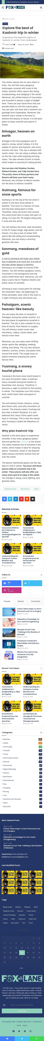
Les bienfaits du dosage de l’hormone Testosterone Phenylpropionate (32, 717)
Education (7, 806)
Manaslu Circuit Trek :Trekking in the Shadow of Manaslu (28, 632)
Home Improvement (10, 758)
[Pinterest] (21, 499)
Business (6, 739)
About (25, 1025)
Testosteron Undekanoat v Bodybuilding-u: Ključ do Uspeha (32, 531)
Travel (12, 19)
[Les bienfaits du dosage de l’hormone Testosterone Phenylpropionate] (32, 706)
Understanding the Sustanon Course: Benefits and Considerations (10, 559)
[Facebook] (4, 499)
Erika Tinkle (9, 44)
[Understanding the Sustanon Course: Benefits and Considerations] (11, 548)
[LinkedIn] (15, 499)
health (13, 919)
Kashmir (26, 489)
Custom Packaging (9, 915)
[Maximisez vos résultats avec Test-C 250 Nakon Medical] (8, 890)
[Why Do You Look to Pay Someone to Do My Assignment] (8, 655)
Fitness (31, 915)
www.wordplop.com (20, 854)
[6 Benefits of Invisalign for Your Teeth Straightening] (8, 622)
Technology (7, 747)
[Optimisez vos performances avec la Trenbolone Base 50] (35, 882)
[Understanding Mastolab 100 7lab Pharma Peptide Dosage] (35, 890)
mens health (15, 923)
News (5, 803)
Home (6, 19)
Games (5, 919)
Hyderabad (11, 489)
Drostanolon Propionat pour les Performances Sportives (31, 559)
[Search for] (41, 8)
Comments (35, 601)
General (6, 762)
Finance (6, 773)
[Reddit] (27, 499)
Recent (21, 601)
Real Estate (7, 777)
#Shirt (36, 907)
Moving (6, 791)
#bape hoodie (7, 907)
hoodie (5, 923)
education (22, 915)
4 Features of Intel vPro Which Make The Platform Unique (28, 643)
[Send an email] (14, 44)
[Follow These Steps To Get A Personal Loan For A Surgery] (8, 612)
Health (5, 743)
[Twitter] (10, 499)
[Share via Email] (32, 499)
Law (4, 795)
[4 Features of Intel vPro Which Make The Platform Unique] (8, 644)
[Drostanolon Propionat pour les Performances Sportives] (32, 548)
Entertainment (8, 780)
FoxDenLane (37, 1022)
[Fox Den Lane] (15, 7)
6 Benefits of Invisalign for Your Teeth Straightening (28, 620)
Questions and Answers (12, 799)
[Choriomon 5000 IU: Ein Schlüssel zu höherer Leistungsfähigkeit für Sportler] (11, 520)
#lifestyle (27, 907)
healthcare (21, 919)
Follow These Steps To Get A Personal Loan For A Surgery (29, 610)
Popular (7, 601)
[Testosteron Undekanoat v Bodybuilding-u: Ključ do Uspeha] (32, 520)
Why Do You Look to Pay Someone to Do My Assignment (27, 654)
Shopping (6, 788)
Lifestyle (6, 750)
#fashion (18, 907)
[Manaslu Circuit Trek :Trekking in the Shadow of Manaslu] (8, 632)
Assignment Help (8, 911)
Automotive (7, 765)
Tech (23, 923)
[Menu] (3, 8)
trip (37, 489)
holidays (24, 442)
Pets (5, 784)
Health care (32, 919)
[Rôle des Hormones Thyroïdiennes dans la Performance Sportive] (22, 890)
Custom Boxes (31, 911)
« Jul (21, 968)
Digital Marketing (9, 769)
